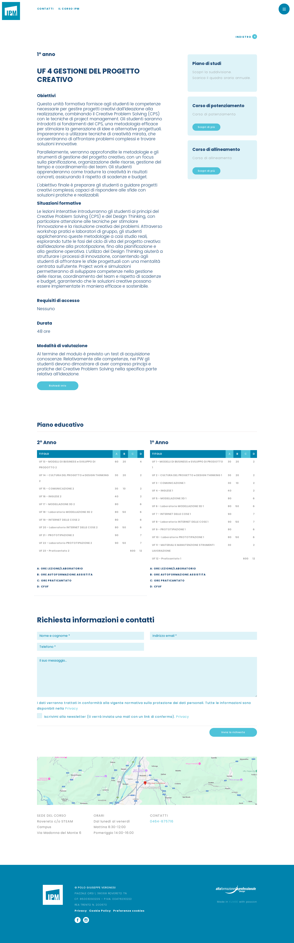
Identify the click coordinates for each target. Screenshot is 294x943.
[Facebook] (78, 919)
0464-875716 (161, 821)
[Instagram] (86, 919)
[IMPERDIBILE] (11, 11)
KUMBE (233, 901)
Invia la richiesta (233, 732)
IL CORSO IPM (69, 8)
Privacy (71, 708)
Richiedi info (57, 385)
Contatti (45, 8)
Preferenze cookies (129, 911)
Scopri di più (206, 127)
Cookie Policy (100, 911)
